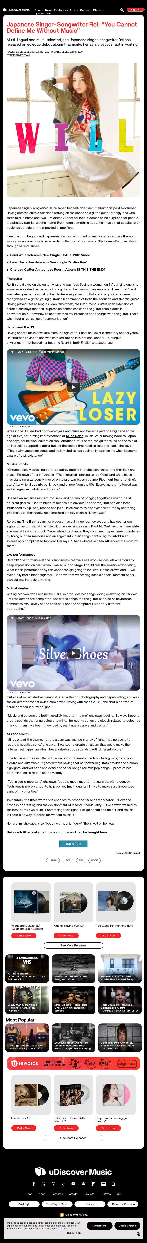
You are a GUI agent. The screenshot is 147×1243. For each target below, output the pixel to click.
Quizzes (40, 13)
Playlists (98, 10)
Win (49, 13)
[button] (31, 910)
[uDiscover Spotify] (83, 1184)
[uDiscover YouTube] (73, 1184)
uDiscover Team (20, 55)
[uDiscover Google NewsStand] (103, 1184)
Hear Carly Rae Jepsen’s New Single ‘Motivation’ (48, 262)
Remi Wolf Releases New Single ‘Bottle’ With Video (50, 255)
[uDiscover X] (43, 1184)
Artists (74, 10)
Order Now (24, 935)
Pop (68, 860)
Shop (38, 10)
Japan (53, 860)
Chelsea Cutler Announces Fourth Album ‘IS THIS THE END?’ (58, 269)
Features (60, 10)
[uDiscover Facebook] (33, 1184)
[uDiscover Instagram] (53, 1184)
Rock (94, 860)
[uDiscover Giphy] (113, 1184)
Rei (81, 860)
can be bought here (92, 832)
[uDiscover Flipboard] (93, 1184)
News (48, 10)
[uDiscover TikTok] (63, 1184)
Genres (85, 10)
